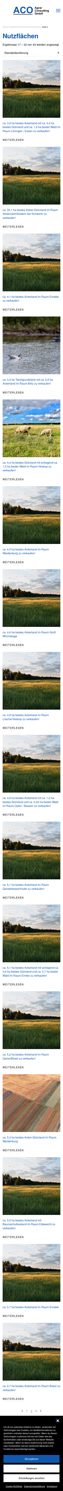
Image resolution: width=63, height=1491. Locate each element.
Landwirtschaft (14, 26)
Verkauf (25, 26)
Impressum (52, 1486)
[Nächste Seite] (41, 1411)
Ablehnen (31, 1468)
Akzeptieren (31, 1458)
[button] (57, 1420)
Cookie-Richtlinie (14, 1486)
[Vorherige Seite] (22, 1411)
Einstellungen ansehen (31, 1478)
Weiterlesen (13, 140)
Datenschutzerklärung (34, 1486)
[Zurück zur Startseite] (31, 10)
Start (5, 26)
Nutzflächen (35, 26)
